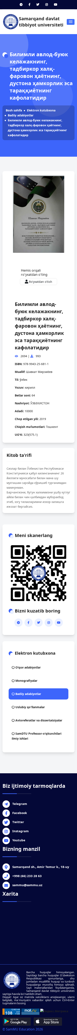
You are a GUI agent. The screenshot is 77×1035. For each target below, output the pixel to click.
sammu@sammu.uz (27, 885)
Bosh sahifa (14, 110)
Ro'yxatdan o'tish (40, 282)
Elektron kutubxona (41, 110)
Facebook (19, 813)
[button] (71, 22)
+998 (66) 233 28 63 (27, 876)
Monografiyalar (26, 681)
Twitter (18, 822)
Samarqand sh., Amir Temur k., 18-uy (40, 867)
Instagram (20, 831)
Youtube (18, 840)
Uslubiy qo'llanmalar (30, 707)
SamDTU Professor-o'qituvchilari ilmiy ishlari (36, 736)
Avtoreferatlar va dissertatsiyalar (38, 720)
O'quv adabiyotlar (28, 667)
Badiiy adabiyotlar (20, 115)
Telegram (19, 804)
